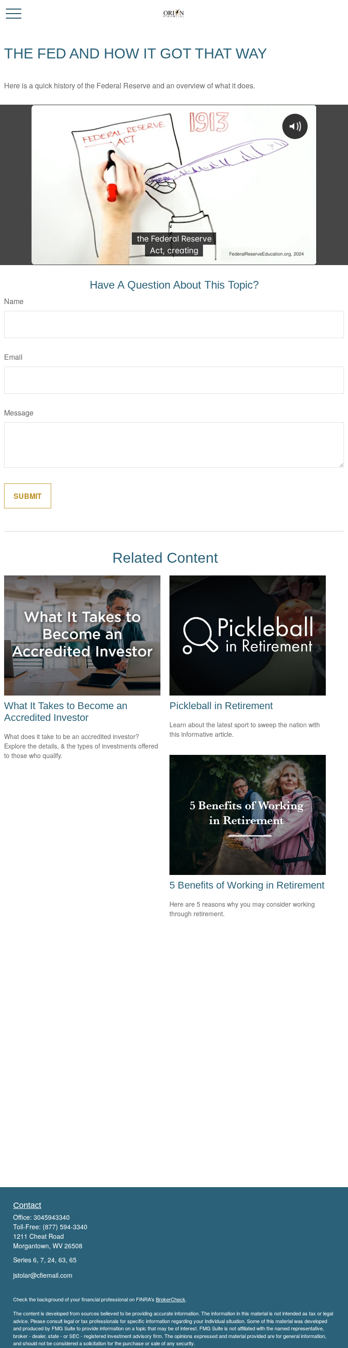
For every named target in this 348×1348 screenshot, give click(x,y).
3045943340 (52, 1217)
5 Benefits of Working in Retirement (246, 885)
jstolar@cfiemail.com (42, 1275)
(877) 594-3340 (65, 1226)
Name (14, 301)
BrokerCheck (170, 1299)
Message (19, 412)
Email (13, 357)
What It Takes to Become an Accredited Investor (65, 711)
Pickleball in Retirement (221, 705)
